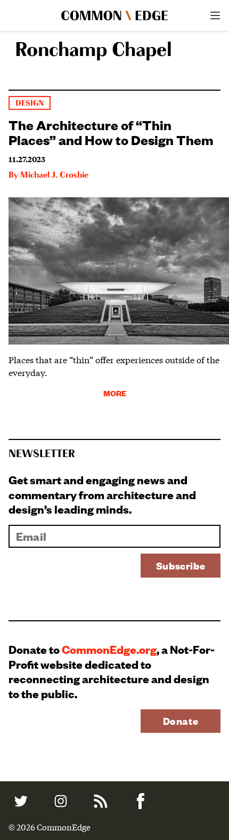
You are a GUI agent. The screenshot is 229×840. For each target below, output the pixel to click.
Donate (181, 720)
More (114, 392)
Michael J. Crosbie (54, 175)
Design (29, 103)
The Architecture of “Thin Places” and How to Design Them (111, 131)
